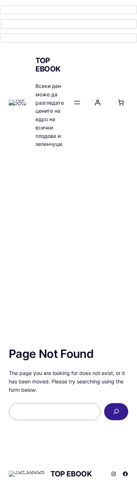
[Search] (116, 411)
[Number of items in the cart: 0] (121, 102)
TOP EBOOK (48, 64)
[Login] (97, 102)
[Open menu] (77, 102)
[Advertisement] (68, 234)
